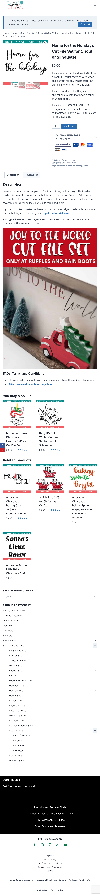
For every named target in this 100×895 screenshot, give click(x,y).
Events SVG (16, 670)
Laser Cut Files (17, 710)
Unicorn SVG (16, 760)
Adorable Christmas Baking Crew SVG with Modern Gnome (16, 505)
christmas (61, 166)
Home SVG (15, 695)
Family (12, 675)
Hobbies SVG (16, 685)
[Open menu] (95, 5)
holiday (79, 166)
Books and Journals (14, 610)
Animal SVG (16, 655)
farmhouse (70, 166)
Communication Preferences (50, 867)
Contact (50, 871)
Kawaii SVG (15, 700)
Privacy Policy (50, 859)
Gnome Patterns (12, 615)
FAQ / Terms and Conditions (50, 863)
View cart (85, 24)
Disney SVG (16, 665)
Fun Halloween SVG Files (50, 819)
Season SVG (16, 730)
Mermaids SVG (17, 715)
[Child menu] (95, 640)
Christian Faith (17, 660)
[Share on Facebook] (2, 445)
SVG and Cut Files (13, 645)
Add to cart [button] (13, 525)
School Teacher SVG (21, 725)
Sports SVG (15, 755)
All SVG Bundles (18, 650)
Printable (8, 630)
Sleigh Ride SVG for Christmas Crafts (49, 501)
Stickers (7, 635)
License (7, 625)
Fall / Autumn (22, 735)
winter (85, 166)
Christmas (66, 163)
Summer (20, 745)
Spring (19, 740)
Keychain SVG (17, 705)
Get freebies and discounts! (19, 786)
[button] (45, 43)
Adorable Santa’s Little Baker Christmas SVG (17, 569)
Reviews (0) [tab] (31, 174)
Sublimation (9, 640)
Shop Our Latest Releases (50, 826)
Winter (74, 163)
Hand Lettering (11, 620)
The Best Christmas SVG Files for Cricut (50, 813)
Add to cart (69, 126)
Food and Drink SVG (20, 680)
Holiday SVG (16, 690)
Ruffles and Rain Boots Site (50, 839)
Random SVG (16, 720)
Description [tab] (13, 174)
